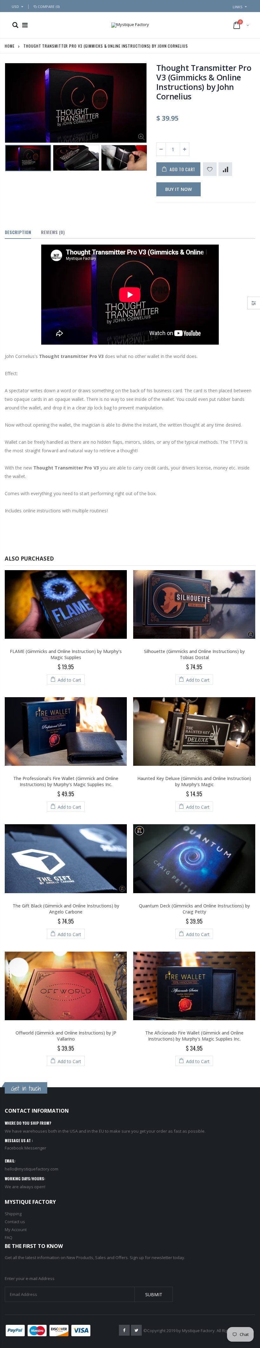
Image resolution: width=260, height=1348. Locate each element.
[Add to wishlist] (210, 169)
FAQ (8, 1237)
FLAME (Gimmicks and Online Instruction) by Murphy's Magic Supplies (66, 654)
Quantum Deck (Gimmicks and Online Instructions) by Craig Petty (194, 909)
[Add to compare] (225, 169)
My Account (16, 1229)
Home (10, 46)
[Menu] (25, 25)
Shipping (13, 1214)
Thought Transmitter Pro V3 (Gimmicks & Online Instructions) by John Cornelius (203, 82)
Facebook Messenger (25, 1148)
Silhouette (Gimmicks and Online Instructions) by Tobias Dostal (194, 654)
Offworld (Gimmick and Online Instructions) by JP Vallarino (66, 1036)
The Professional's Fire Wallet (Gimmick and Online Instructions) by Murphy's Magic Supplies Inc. (65, 781)
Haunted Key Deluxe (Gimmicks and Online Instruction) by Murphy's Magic (194, 781)
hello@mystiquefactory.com (31, 1169)
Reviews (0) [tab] (53, 232)
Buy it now (178, 189)
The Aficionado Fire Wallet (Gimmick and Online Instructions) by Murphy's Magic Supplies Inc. (194, 1036)
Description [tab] (18, 232)
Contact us (15, 1221)
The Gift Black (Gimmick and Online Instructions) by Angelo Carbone (66, 909)
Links (238, 6)
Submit (153, 1294)
